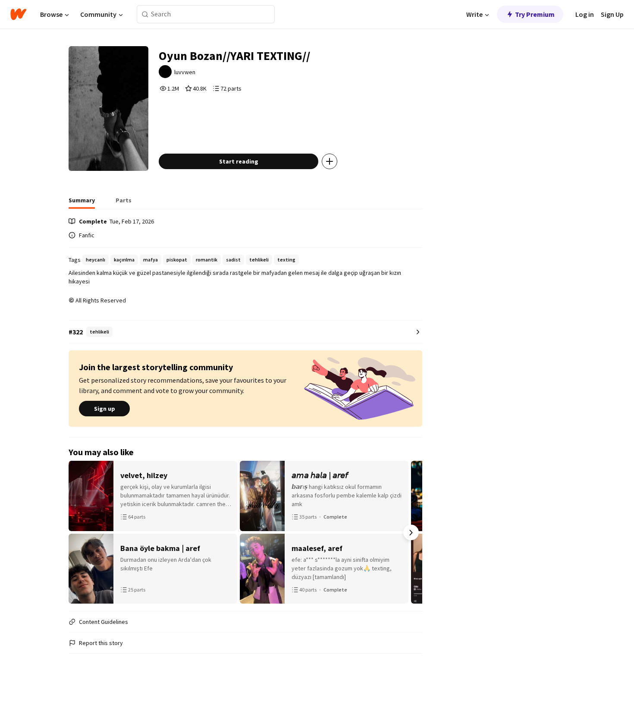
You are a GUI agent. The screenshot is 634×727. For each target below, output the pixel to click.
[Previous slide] (80, 532)
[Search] (145, 14)
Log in (584, 14)
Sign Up (612, 14)
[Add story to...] (329, 161)
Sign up (104, 408)
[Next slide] (411, 532)
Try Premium (535, 14)
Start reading (238, 161)
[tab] (82, 203)
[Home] (18, 14)
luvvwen (184, 72)
